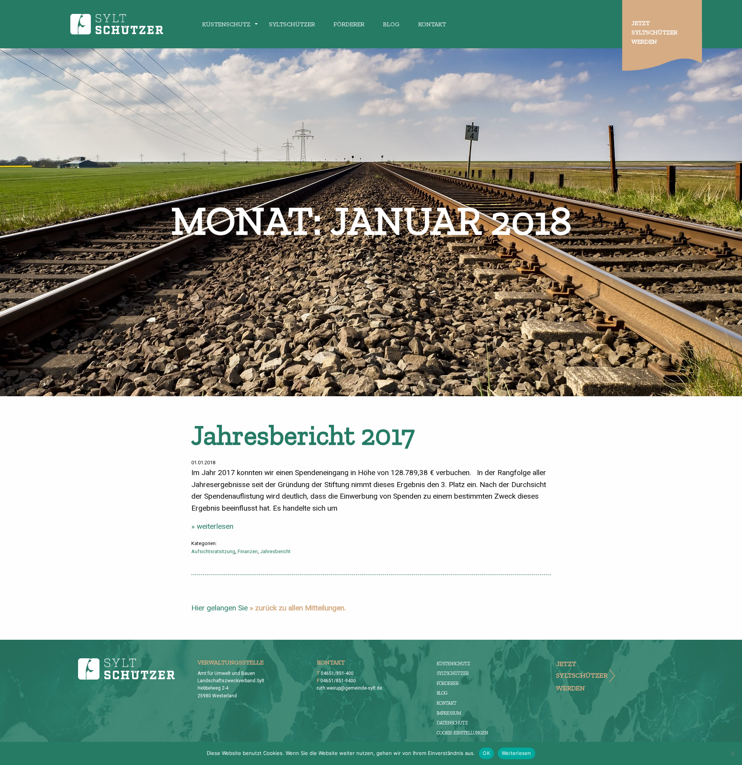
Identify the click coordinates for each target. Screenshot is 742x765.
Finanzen (248, 551)
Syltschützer (292, 24)
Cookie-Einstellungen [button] (462, 733)
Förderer (349, 24)
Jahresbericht (275, 551)
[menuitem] (226, 24)
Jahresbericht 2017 (303, 435)
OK (486, 753)
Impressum (449, 713)
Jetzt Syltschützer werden (654, 32)
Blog (391, 24)
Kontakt (432, 24)
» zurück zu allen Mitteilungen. (298, 607)
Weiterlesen (516, 753)
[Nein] (732, 753)
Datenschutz (452, 723)
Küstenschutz (226, 24)
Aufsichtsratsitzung (213, 551)
